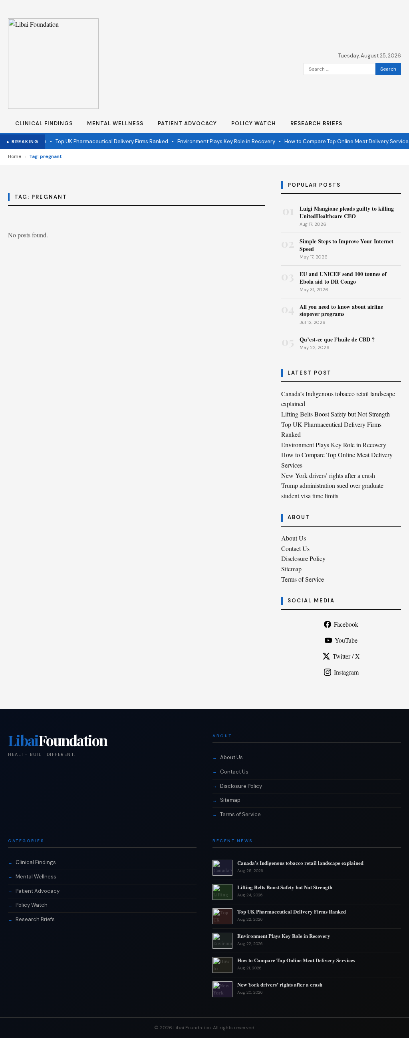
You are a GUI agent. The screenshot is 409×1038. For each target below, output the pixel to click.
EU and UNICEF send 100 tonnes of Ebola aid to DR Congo (343, 277)
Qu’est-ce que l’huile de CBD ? (337, 339)
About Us (293, 538)
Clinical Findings (44, 123)
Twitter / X (346, 656)
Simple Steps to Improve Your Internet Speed (346, 245)
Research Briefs (316, 123)
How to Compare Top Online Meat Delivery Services (339, 141)
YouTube (346, 640)
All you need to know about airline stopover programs (341, 310)
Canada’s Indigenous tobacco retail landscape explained (300, 862)
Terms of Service (302, 579)
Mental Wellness (115, 123)
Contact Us (295, 548)
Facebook (346, 624)
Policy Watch (253, 123)
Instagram (346, 672)
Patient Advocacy (187, 123)
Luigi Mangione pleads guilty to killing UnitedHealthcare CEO (347, 212)
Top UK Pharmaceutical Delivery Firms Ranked (104, 141)
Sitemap (291, 568)
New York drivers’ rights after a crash (328, 475)
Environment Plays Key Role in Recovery (218, 141)
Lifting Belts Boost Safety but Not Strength (335, 414)
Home (14, 156)
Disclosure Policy (303, 558)
